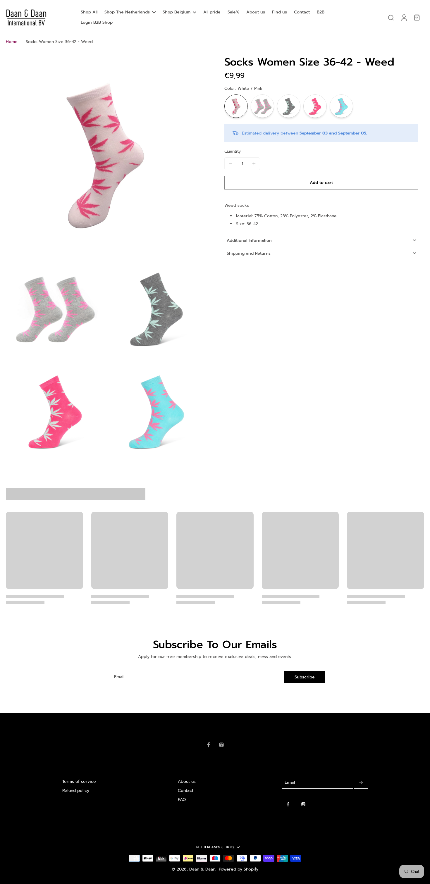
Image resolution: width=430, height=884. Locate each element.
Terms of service (79, 781)
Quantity (232, 151)
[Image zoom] (106, 155)
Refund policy (75, 790)
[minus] (230, 164)
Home (12, 42)
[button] (321, 182)
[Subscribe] (361, 782)
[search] (390, 17)
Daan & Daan (202, 869)
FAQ (182, 799)
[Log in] (403, 17)
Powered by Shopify (238, 869)
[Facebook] (208, 744)
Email (119, 677)
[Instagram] (221, 744)
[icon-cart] (416, 17)
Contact (185, 790)
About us (187, 781)
